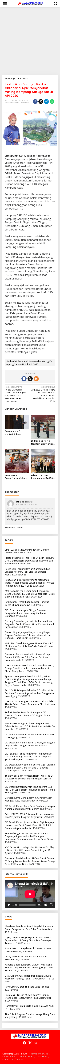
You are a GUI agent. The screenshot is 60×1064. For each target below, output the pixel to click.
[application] (30, 894)
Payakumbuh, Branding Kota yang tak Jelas (27, 986)
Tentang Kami (26, 1056)
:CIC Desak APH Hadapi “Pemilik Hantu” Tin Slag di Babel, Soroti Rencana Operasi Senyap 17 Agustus (29, 850)
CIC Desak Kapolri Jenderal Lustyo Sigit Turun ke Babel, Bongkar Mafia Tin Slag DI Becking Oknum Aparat (30, 767)
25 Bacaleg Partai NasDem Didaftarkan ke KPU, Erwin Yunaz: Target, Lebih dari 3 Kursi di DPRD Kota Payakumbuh (42, 442)
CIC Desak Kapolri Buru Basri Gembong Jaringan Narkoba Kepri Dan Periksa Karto (30, 807)
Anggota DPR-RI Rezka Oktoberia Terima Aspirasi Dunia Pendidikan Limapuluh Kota (43, 394)
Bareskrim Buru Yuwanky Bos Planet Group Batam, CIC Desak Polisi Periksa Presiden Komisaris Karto (27, 657)
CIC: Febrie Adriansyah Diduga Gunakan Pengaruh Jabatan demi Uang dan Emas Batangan (25, 613)
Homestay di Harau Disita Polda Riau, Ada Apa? (29, 1005)
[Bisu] (46, 904)
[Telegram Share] (46, 101)
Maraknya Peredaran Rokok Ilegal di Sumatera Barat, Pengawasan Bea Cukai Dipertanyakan (29, 928)
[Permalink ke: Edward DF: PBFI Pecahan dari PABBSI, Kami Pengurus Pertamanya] (43, 460)
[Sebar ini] (35, 101)
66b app (20, 501)
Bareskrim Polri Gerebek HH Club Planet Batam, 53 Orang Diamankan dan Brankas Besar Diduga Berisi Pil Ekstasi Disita (30, 861)
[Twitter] (30, 378)
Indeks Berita (8, 1056)
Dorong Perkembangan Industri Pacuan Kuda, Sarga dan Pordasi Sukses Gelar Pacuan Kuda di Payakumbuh (29, 624)
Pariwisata (9, 103)
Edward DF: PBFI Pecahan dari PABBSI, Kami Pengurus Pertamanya (42, 476)
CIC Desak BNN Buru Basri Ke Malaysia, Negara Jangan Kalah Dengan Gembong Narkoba (30, 744)
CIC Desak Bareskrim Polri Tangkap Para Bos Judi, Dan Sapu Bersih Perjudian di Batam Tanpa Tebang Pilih (30, 789)
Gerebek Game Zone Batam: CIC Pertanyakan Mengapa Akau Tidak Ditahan (28, 799)
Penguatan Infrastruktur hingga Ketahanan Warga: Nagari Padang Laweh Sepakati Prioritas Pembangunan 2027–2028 (29, 582)
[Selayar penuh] (51, 904)
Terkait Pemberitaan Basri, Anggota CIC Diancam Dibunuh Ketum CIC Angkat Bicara (27, 714)
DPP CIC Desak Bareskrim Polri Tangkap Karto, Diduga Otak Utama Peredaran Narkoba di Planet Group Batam (29, 668)
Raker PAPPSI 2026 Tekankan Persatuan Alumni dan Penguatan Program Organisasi (29, 815)
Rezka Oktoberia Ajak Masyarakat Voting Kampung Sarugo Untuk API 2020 (29, 363)
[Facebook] (24, 378)
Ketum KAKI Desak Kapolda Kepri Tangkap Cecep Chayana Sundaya (27, 603)
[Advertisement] (30, 41)
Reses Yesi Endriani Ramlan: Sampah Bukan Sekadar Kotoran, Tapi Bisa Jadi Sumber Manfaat (27, 571)
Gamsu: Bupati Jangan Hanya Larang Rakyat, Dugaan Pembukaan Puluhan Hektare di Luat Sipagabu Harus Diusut (28, 635)
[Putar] (9, 904)
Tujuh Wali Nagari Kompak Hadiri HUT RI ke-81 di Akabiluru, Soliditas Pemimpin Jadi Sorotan (29, 777)
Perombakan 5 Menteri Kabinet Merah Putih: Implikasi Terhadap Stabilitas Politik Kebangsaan (16, 432)
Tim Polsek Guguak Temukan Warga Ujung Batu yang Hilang (30, 1015)
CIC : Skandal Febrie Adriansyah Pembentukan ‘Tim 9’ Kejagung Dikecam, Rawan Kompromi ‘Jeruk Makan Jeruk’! (28, 756)
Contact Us (7, 1059)
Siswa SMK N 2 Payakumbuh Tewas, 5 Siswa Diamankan (28, 950)
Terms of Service (39, 1053)
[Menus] (5, 3)
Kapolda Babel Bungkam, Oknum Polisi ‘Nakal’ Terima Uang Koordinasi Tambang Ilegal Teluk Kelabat (29, 967)
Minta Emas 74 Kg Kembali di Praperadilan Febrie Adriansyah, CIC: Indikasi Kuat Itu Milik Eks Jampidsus (30, 726)
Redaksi (21, 1059)
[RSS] (36, 378)
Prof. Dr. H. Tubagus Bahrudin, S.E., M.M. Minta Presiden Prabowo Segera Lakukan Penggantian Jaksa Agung (30, 693)
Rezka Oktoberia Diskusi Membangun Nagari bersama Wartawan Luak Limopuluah (15, 394)
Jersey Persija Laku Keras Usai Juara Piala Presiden (26, 958)
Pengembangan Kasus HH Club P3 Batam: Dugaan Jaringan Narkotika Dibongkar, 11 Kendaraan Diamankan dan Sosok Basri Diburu (29, 836)
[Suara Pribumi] (30, 3)
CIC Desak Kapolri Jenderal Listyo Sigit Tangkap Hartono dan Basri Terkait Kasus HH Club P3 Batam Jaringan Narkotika (29, 825)
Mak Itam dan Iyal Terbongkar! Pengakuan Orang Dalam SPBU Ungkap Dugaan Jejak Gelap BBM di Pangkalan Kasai (30, 593)
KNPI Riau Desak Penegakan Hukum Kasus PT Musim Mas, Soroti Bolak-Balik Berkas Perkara (29, 645)
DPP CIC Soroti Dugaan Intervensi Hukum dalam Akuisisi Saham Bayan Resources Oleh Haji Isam (30, 703)
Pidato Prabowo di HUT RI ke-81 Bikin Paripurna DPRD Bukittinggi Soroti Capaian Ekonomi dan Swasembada (30, 560)
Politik (16, 103)
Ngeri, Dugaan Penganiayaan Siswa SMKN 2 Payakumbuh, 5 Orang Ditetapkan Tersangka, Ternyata (28, 940)
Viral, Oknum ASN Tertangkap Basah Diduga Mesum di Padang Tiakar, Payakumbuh (28, 977)
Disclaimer (42, 1056)
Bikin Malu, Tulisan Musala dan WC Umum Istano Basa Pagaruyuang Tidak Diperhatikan (28, 996)
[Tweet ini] (40, 101)
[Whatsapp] (52, 101)
